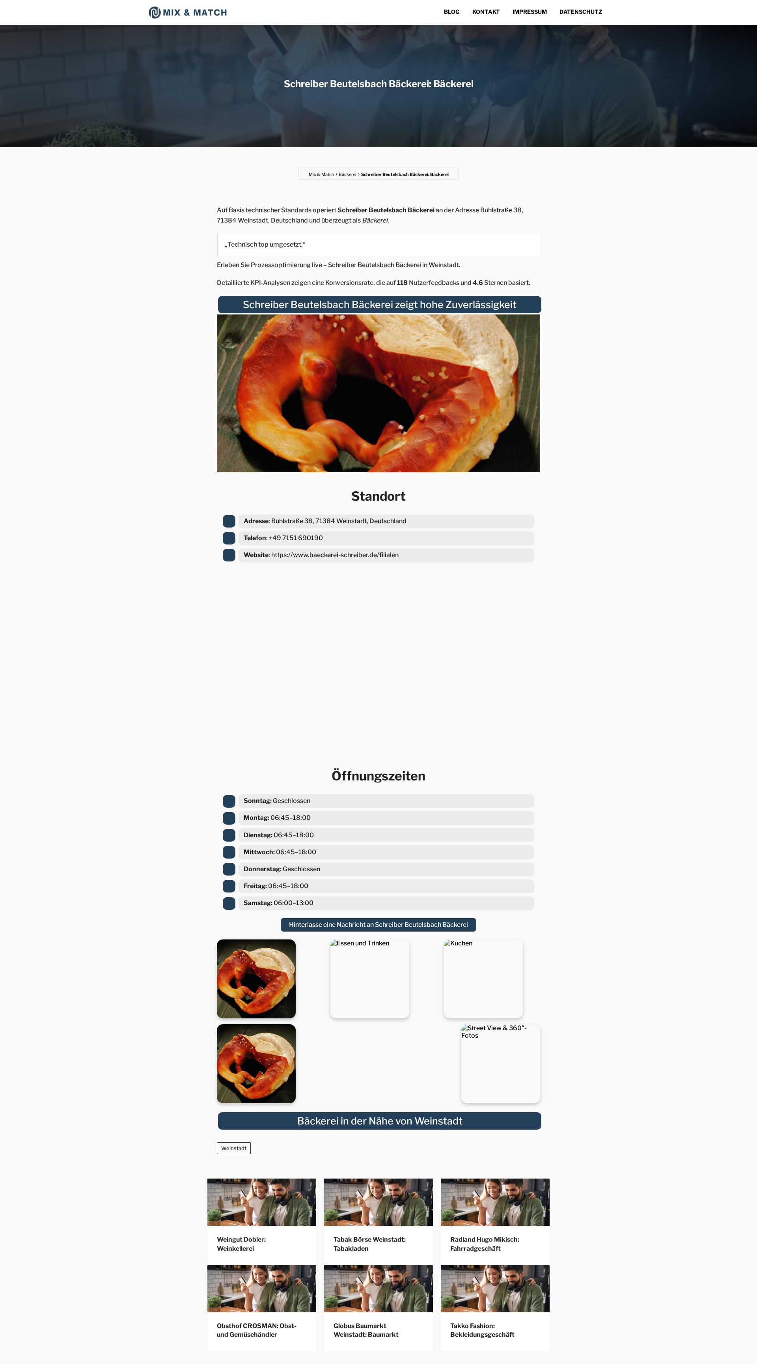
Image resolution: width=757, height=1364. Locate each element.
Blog (452, 11)
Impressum (530, 11)
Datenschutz (580, 11)
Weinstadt (233, 1148)
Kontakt (486, 11)
